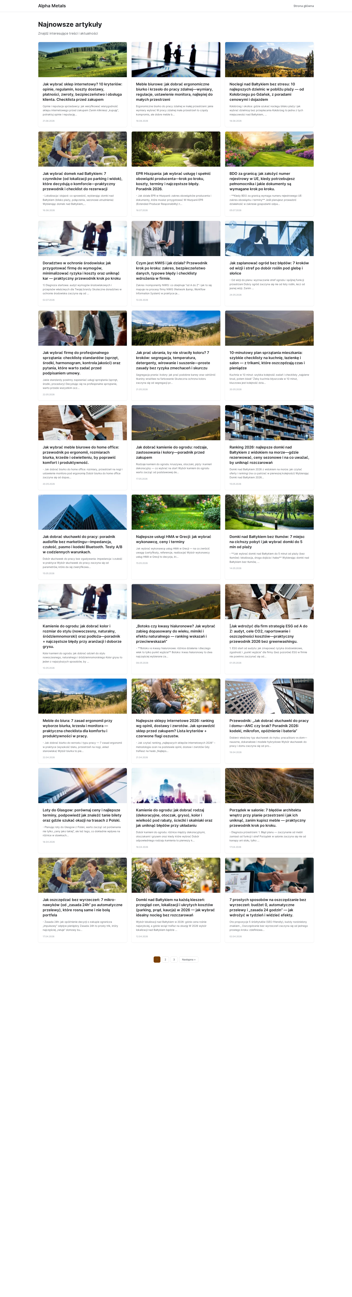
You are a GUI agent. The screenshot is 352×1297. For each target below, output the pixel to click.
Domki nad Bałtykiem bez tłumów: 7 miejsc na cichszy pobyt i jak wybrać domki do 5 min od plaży (267, 541)
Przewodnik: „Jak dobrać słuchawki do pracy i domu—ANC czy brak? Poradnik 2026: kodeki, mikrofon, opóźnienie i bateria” (269, 725)
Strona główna (304, 6)
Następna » (189, 959)
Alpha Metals (52, 5)
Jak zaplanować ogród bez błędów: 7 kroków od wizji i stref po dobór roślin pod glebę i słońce (269, 268)
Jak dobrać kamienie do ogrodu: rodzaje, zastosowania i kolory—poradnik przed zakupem (172, 452)
